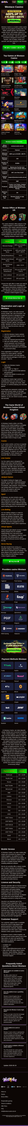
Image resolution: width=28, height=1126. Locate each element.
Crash (16, 62)
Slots (22, 62)
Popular (3, 62)
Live (10, 62)
